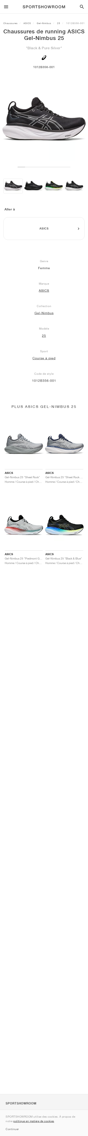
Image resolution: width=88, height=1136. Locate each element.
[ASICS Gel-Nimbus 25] (13, 186)
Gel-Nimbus (44, 23)
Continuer (12, 1129)
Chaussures (10, 23)
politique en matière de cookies (33, 1121)
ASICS (27, 23)
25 (58, 23)
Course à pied (44, 358)
